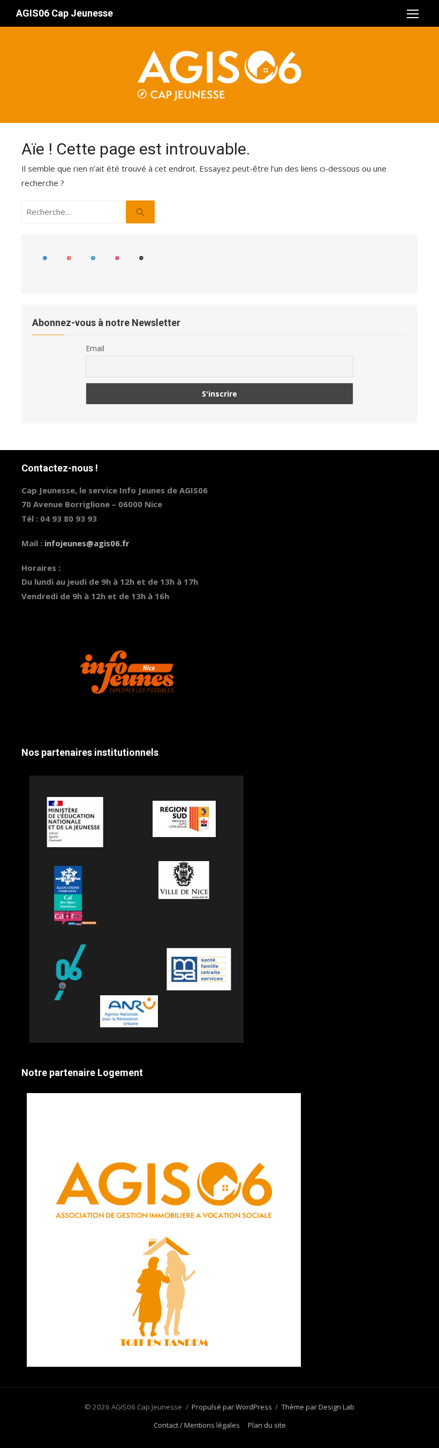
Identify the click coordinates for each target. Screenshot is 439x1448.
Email (95, 348)
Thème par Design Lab (318, 1407)
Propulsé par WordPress (232, 1407)
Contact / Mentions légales (197, 1425)
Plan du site (267, 1425)
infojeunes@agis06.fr (87, 543)
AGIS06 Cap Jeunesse (64, 13)
